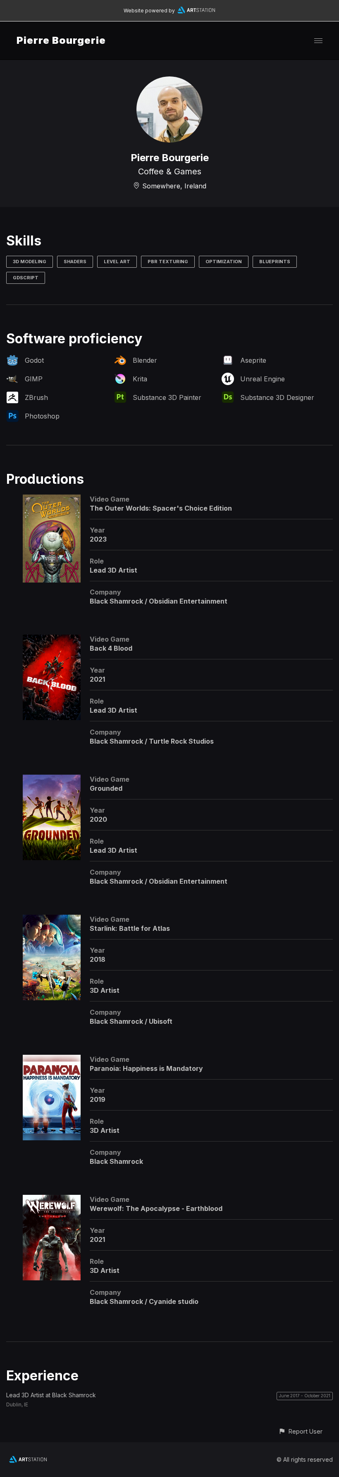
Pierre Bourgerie (61, 40)
